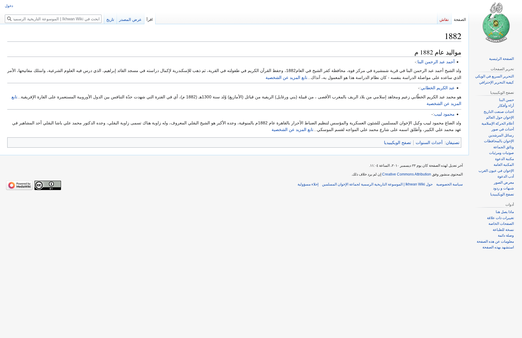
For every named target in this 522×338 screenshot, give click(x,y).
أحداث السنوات (429, 142)
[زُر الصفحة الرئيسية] (495, 24)
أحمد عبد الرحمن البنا (436, 61)
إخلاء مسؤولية (308, 184)
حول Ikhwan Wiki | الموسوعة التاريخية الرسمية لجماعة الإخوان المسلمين (377, 184)
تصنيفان (452, 142)
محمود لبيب (444, 114)
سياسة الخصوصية (449, 184)
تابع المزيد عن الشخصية (286, 77)
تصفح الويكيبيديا (397, 142)
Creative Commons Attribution (406, 174)
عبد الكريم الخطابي (438, 87)
